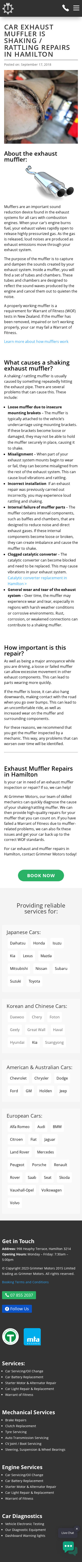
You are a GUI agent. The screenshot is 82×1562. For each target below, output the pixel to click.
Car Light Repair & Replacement (29, 1389)
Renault (60, 1164)
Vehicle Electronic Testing (24, 1524)
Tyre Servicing (16, 1432)
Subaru (61, 968)
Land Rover (19, 1152)
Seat (47, 1177)
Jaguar (49, 1139)
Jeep (63, 1090)
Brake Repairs (15, 1420)
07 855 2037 (21, 1295)
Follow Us (19, 1309)
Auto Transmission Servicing (27, 1438)
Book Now (41, 875)
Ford (14, 1090)
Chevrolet (18, 1078)
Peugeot (17, 1164)
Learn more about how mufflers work (36, 341)
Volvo (15, 1202)
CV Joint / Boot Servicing (23, 1443)
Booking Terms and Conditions (25, 1282)
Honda (39, 943)
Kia (12, 955)
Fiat (34, 1139)
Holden (45, 1090)
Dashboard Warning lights (25, 1535)
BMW (57, 1126)
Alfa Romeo (20, 1126)
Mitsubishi (19, 968)
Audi (41, 1126)
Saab (32, 1177)
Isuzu (57, 943)
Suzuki (15, 981)
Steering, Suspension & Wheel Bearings (35, 1449)
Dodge (62, 1078)
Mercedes (45, 1152)
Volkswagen (51, 1190)
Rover (15, 1177)
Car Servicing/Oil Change (24, 1371)
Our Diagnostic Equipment (25, 1530)
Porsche (39, 1164)
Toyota (34, 981)
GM (29, 1090)
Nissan (41, 968)
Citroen (16, 1139)
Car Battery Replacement (24, 1377)
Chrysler (41, 1078)
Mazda (46, 955)
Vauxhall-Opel (22, 1190)
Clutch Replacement (20, 1426)
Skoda (64, 1177)
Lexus (28, 955)
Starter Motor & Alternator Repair (30, 1383)
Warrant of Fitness (19, 1394)
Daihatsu (18, 943)
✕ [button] (77, 1529)
